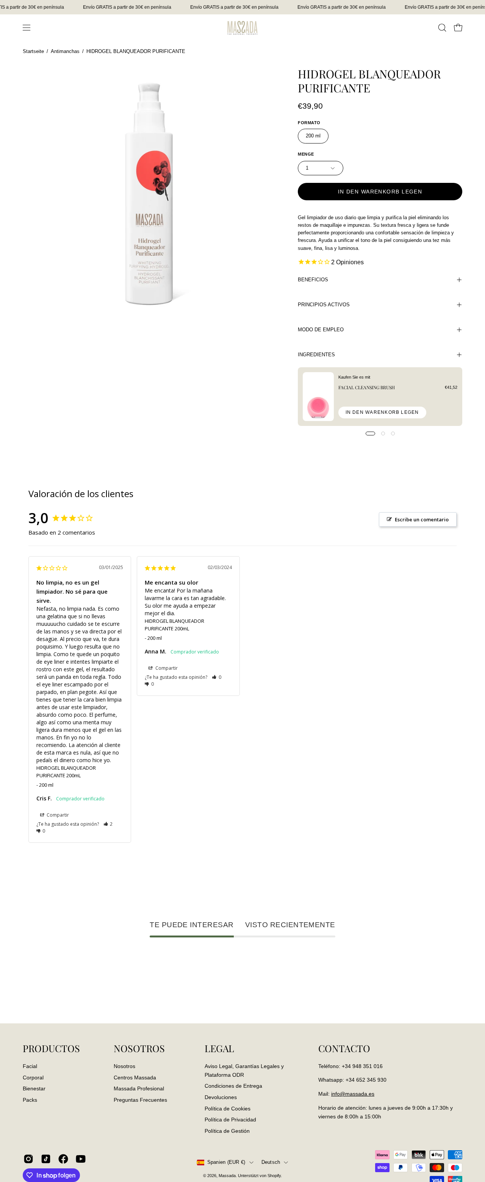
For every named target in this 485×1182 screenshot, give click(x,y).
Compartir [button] (57, 815)
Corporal (33, 1077)
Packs (30, 1100)
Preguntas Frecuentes (140, 1100)
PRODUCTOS (51, 1048)
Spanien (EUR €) (226, 1162)
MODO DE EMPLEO (321, 329)
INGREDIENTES (316, 354)
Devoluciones (221, 1097)
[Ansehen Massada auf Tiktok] (46, 1159)
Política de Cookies (227, 1108)
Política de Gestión (227, 1130)
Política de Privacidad (230, 1120)
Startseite (33, 51)
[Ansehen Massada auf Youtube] (80, 1159)
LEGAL (219, 1048)
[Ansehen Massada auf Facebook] (63, 1159)
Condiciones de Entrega (233, 1086)
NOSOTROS (139, 1048)
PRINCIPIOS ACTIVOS (324, 304)
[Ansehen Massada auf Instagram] (28, 1159)
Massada (227, 1175)
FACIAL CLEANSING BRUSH (366, 387)
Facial (30, 1066)
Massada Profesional (139, 1088)
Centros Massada (135, 1077)
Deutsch (270, 1162)
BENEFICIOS (313, 279)
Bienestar (34, 1088)
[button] (442, 28)
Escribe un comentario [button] (422, 519)
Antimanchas (65, 51)
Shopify (274, 1175)
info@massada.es (352, 1094)
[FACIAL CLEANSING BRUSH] (318, 396)
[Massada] (242, 27)
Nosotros (124, 1066)
